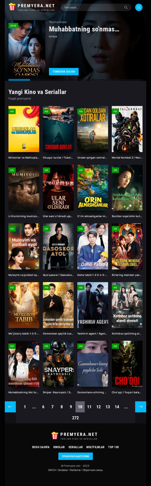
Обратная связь (92, 470)
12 (98, 406)
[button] (19, 80)
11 (89, 406)
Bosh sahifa (41, 447)
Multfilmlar (95, 447)
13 (108, 406)
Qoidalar (63, 470)
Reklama (75, 470)
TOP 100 (113, 447)
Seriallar (76, 447)
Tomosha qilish (64, 71)
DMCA (52, 470)
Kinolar (59, 447)
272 (75, 417)
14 (117, 406)
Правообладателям (75, 456)
